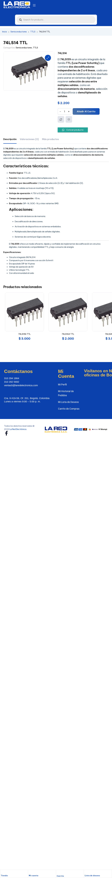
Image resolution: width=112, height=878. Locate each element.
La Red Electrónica (18, 422)
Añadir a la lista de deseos (69, 119)
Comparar (61, 119)
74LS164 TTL (68, 334)
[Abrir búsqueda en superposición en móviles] (56, 20)
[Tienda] (2, 872)
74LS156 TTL (24, 334)
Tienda (4, 876)
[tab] (10, 139)
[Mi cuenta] (30, 872)
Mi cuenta (33, 876)
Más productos (50, 139)
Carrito (60, 876)
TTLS (32, 31)
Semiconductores (19, 31)
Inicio (4, 31)
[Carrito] (58, 872)
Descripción (10, 139)
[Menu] (34, 5)
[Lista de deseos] (86, 872)
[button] (48, 58)
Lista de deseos (92, 876)
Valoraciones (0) (29, 139)
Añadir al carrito (86, 111)
